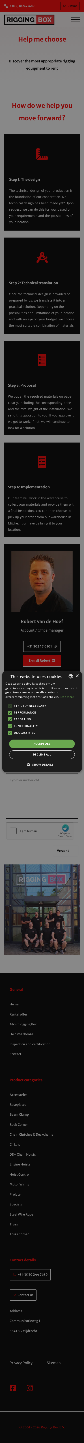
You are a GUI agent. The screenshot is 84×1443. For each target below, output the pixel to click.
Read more (67, 697)
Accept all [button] (42, 744)
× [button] (77, 676)
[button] (42, 764)
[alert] (42, 721)
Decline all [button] (42, 754)
